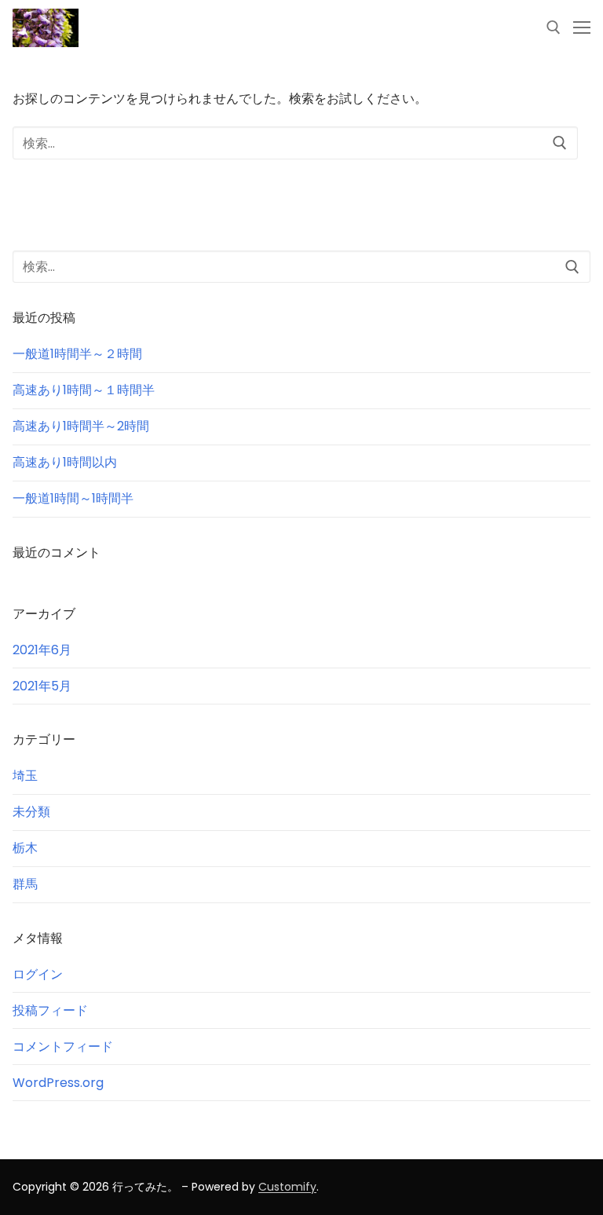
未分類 (31, 812)
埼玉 (25, 776)
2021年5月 (42, 686)
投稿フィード (50, 1010)
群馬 (25, 884)
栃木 (25, 848)
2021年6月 (42, 650)
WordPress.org (58, 1083)
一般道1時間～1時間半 (73, 498)
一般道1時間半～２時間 (77, 354)
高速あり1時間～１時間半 (84, 390)
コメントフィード (63, 1047)
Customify (287, 1187)
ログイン (38, 974)
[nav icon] (581, 28)
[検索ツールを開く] (553, 27)
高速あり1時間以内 (65, 462)
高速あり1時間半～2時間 (81, 426)
